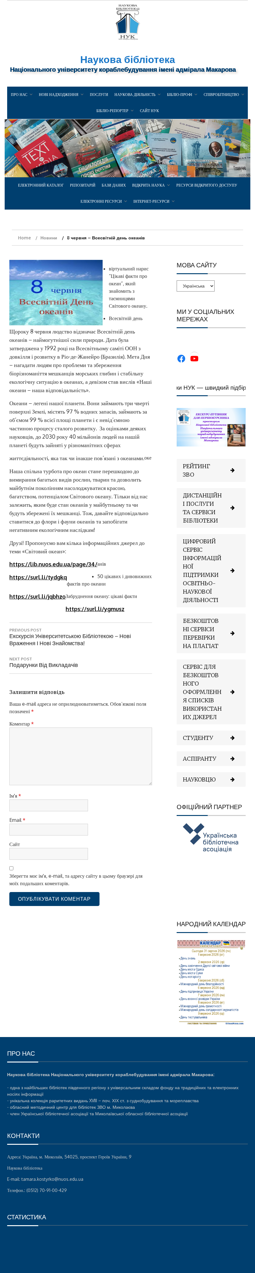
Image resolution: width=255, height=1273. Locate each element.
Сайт (14, 844)
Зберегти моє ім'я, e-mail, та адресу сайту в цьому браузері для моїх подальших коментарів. (75, 879)
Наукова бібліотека (127, 59)
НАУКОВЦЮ (199, 779)
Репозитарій (82, 185)
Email (17, 820)
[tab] (211, 470)
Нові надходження (58, 94)
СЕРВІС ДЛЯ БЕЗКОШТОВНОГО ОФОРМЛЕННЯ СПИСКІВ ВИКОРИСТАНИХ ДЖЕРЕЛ (202, 692)
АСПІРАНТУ (199, 758)
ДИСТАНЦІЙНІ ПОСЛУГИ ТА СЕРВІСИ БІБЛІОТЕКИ (202, 508)
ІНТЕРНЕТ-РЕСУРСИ (151, 201)
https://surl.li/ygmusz (95, 608)
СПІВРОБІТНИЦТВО (221, 94)
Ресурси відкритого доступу (206, 185)
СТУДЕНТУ (198, 737)
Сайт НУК (149, 110)
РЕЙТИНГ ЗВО (196, 470)
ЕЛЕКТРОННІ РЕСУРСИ (101, 201)
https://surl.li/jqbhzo (37, 596)
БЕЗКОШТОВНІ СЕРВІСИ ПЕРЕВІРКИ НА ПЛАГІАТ (201, 633)
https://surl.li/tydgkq (38, 577)
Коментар (21, 724)
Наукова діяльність (134, 94)
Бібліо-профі (179, 94)
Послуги (99, 94)
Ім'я (15, 796)
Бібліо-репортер (112, 110)
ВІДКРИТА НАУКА (148, 185)
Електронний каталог (41, 185)
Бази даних (114, 185)
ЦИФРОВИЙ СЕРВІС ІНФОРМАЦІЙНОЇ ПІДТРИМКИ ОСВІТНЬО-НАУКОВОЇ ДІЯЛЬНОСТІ (202, 571)
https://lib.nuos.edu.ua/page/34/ (53, 564)
